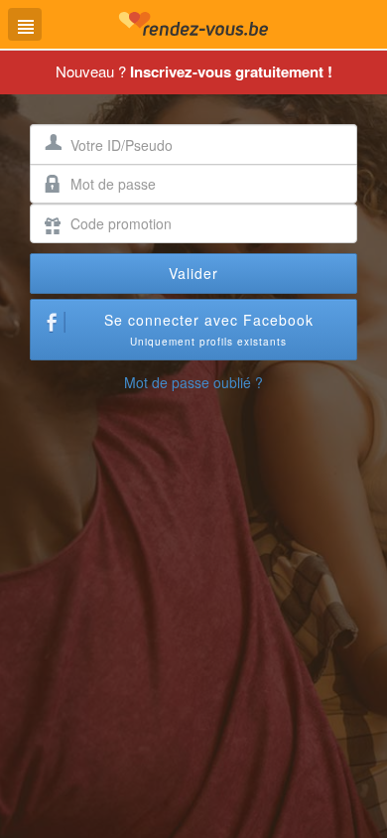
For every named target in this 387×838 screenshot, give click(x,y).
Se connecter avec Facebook (209, 329)
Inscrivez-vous (231, 71)
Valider (193, 273)
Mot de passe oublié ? (193, 382)
